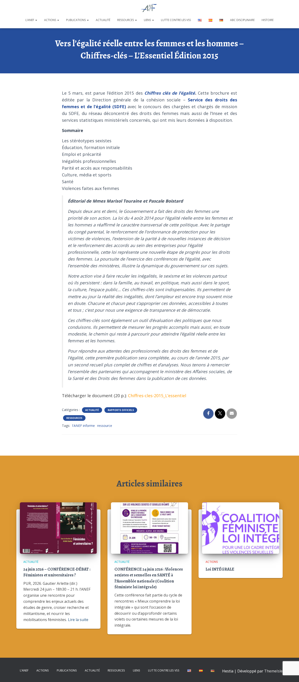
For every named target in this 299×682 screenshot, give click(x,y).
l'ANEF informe (83, 425)
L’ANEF (30, 20)
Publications (76, 20)
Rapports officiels (121, 410)
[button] (36, 20)
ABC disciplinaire (242, 20)
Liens (148, 20)
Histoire (268, 20)
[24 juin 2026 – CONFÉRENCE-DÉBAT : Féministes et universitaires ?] (58, 527)
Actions (50, 20)
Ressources (126, 20)
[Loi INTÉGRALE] (240, 527)
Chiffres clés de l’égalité (169, 93)
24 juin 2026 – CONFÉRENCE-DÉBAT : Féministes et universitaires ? (56, 572)
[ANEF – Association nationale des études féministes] (149, 8)
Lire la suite (78, 619)
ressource (104, 425)
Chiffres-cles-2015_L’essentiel (157, 395)
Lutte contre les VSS (176, 20)
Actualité (103, 20)
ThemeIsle (273, 671)
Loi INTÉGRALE (220, 569)
